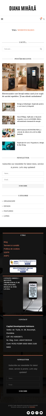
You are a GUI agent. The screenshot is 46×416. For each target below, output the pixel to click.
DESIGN (7, 206)
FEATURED (8, 211)
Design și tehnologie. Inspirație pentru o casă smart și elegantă (30, 105)
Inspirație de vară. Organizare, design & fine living (30, 144)
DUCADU (32, 407)
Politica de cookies (12, 249)
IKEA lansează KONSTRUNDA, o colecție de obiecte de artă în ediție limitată (29, 132)
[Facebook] (28, 412)
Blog (6, 242)
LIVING (6, 216)
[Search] (44, 19)
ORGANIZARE (9, 201)
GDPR (6, 252)
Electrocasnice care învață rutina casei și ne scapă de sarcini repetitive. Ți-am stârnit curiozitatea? (22, 95)
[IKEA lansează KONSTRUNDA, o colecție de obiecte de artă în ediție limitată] (8, 133)
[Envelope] (41, 412)
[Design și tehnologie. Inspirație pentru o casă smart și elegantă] (8, 107)
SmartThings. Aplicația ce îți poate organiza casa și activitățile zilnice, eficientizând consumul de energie (29, 119)
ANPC (6, 256)
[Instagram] (37, 412)
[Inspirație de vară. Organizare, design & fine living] (8, 146)
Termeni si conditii (11, 245)
